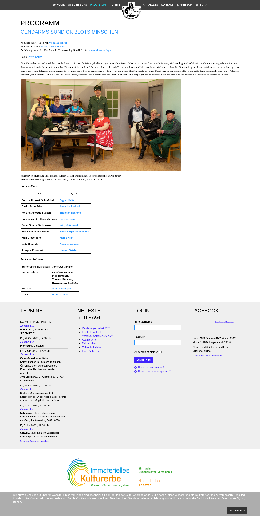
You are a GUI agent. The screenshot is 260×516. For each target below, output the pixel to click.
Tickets (114, 4)
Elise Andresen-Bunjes (52, 46)
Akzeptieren (237, 510)
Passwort (139, 336)
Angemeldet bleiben (146, 351)
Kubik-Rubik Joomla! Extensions (208, 355)
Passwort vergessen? (150, 367)
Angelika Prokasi (70, 206)
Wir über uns (77, 4)
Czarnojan (65, 288)
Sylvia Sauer (35, 56)
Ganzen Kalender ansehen (34, 441)
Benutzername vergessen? (154, 371)
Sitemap (201, 4)
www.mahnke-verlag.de (101, 50)
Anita (55, 288)
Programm (98, 4)
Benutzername (143, 321)
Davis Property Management (224, 322)
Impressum (184, 4)
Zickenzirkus (27, 325)
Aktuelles (150, 4)
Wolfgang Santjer (58, 42)
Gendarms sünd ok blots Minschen (69, 32)
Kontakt (167, 4)
